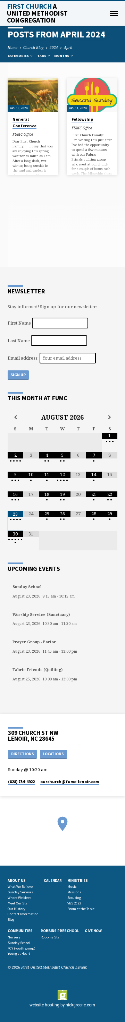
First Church (37, 13)
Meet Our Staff (19, 903)
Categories (19, 55)
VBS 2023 (74, 903)
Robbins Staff (51, 937)
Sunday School (19, 943)
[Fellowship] (92, 95)
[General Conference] (33, 95)
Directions (22, 754)
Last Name (19, 340)
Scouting (74, 897)
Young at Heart (19, 953)
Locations (53, 754)
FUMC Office (22, 134)
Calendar (53, 880)
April (68, 47)
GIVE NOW (93, 930)
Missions (74, 892)
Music (71, 886)
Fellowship (82, 119)
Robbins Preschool (60, 930)
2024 (54, 47)
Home (12, 47)
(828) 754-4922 (21, 781)
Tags (42, 55)
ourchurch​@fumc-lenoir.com (69, 781)
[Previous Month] (15, 417)
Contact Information (23, 914)
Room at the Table (80, 909)
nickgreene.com (80, 1005)
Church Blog (33, 47)
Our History (16, 909)
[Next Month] (109, 417)
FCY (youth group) (21, 948)
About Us (17, 880)
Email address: (24, 358)
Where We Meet (19, 897)
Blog (11, 919)
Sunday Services (20, 892)
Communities (20, 930)
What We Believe (20, 886)
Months (62, 55)
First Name (19, 323)
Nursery (14, 937)
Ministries (77, 880)
